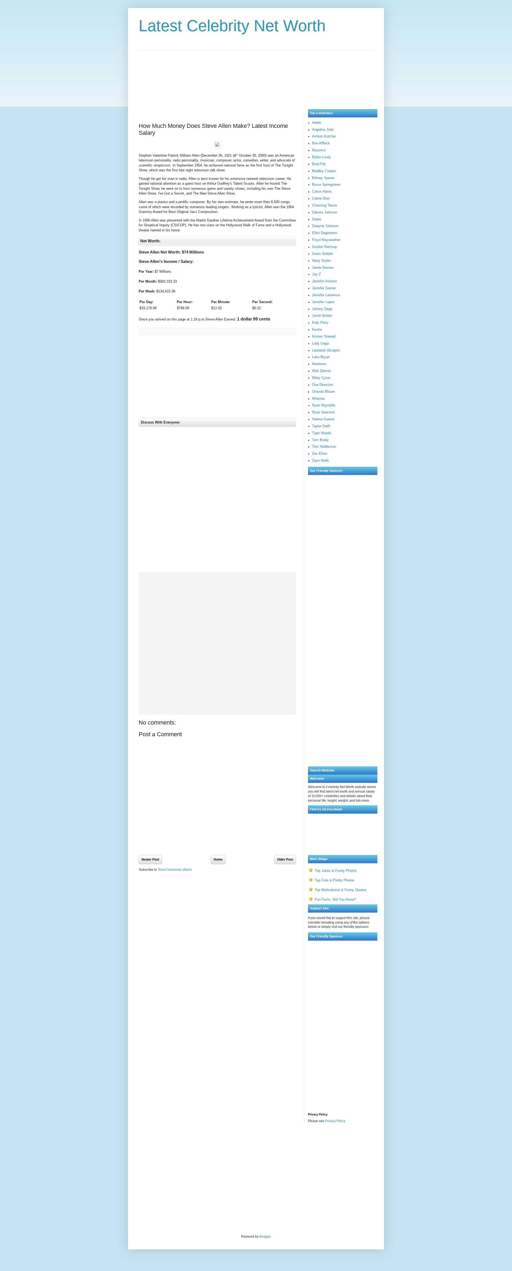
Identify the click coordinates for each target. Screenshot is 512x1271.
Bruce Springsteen (326, 185)
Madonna (319, 364)
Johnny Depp (322, 309)
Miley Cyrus (321, 378)
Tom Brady (320, 440)
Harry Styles (321, 261)
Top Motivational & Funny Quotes (340, 890)
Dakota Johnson (324, 212)
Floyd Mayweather (326, 240)
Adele (316, 123)
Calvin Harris (322, 191)
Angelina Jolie (323, 130)
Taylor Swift (321, 426)
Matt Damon (321, 371)
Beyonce (319, 150)
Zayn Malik (320, 460)
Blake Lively (321, 157)
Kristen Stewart (324, 336)
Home (218, 859)
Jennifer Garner (324, 288)
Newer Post (150, 859)
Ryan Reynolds (323, 405)
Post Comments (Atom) (175, 870)
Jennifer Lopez (323, 302)
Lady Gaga (320, 343)
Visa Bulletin (148, 1141)
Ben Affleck (321, 143)
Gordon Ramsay (324, 247)
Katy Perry (320, 322)
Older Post (285, 859)
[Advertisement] (256, 74)
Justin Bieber (322, 316)
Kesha (317, 329)
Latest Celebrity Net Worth (232, 26)
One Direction (322, 385)
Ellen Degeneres (324, 233)
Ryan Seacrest (323, 412)
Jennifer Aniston (324, 281)
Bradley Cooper (324, 171)
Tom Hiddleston (324, 447)
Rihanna (318, 399)
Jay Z (316, 274)
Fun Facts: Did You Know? (335, 899)
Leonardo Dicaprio (326, 350)
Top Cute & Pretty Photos (334, 880)
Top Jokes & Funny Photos (336, 871)
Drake (316, 219)
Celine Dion (321, 198)
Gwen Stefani (322, 254)
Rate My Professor (171, 1141)
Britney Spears (323, 178)
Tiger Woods (321, 433)
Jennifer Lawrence (326, 295)
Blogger (264, 1236)
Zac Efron (319, 454)
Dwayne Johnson (325, 226)
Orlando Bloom (323, 392)
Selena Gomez (323, 419)
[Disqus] (217, 501)
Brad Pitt (319, 164)
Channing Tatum (324, 205)
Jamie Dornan (322, 268)
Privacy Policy (335, 1121)
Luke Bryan (321, 357)
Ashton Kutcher (324, 136)
